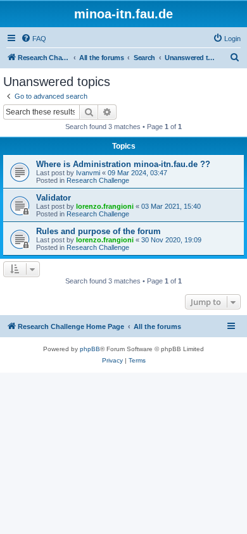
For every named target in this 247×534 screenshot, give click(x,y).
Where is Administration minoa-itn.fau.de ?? (123, 164)
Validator (53, 197)
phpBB (90, 348)
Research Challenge (97, 180)
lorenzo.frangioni (105, 206)
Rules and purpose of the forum (98, 231)
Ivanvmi (88, 173)
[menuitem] (33, 38)
